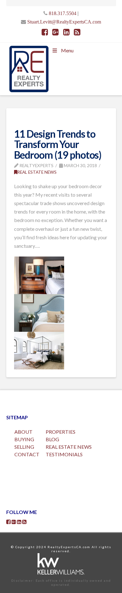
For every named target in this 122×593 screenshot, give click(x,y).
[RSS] (77, 32)
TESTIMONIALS (64, 454)
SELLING (24, 447)
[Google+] (55, 32)
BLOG (52, 439)
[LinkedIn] (66, 32)
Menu (67, 50)
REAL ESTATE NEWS (69, 447)
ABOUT (23, 432)
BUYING (24, 439)
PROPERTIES (60, 432)
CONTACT (26, 454)
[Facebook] (45, 32)
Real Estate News (37, 172)
